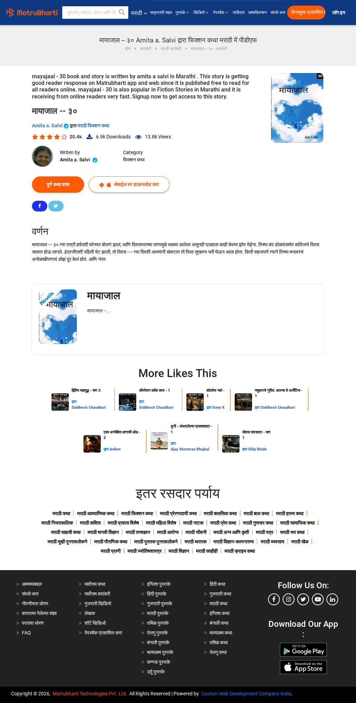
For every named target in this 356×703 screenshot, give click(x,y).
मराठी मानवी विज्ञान (103, 532)
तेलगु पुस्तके (157, 633)
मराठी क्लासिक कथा (220, 513)
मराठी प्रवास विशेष (123, 523)
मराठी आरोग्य (168, 532)
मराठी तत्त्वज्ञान (138, 532)
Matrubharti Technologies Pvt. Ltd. (90, 693)
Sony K (218, 407)
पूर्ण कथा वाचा (58, 184)
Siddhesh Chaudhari (89, 407)
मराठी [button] (136, 13)
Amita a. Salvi (48, 125)
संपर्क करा (277, 12)
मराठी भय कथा (292, 532)
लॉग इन (339, 12)
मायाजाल (103, 295)
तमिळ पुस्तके (158, 623)
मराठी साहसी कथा (66, 532)
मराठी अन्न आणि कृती (231, 532)
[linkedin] (332, 599)
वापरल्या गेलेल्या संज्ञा (39, 613)
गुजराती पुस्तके (159, 603)
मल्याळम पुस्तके (160, 652)
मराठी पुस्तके (157, 613)
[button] (122, 12)
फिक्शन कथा (134, 159)
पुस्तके (181, 12)
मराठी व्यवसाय (272, 541)
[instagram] (288, 599)
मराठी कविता (90, 523)
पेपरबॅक (219, 12)
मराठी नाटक (193, 523)
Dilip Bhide (257, 449)
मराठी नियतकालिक (57, 523)
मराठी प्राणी (111, 551)
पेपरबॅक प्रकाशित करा (103, 633)
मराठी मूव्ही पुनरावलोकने (67, 541)
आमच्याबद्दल (32, 584)
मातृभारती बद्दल (161, 12)
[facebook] (274, 599)
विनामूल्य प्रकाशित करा (308, 12)
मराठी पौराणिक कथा (110, 541)
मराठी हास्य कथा (290, 513)
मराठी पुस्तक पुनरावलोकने (156, 541)
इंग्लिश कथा (219, 613)
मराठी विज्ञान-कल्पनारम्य (233, 541)
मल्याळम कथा (221, 633)
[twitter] (303, 599)
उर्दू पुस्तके (155, 671)
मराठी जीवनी (196, 532)
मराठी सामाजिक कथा (297, 523)
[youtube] (318, 599)
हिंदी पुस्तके (156, 594)
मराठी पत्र (264, 532)
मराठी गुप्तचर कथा (258, 523)
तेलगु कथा (218, 652)
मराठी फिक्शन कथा (93, 125)
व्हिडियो (200, 12)
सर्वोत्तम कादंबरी (97, 594)
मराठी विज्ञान (179, 551)
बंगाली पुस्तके (158, 642)
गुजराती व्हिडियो (97, 603)
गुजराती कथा (220, 594)
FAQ (26, 633)
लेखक (89, 613)
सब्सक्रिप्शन (257, 12)
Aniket (115, 449)
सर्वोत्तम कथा (94, 584)
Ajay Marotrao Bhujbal (190, 449)
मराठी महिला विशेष (161, 523)
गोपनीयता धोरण (35, 603)
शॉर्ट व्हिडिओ (95, 623)
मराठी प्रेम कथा (223, 523)
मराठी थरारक (196, 541)
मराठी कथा (61, 513)
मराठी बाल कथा (256, 513)
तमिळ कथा (219, 642)
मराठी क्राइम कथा (240, 551)
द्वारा (74, 401)
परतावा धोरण (33, 623)
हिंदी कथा (217, 584)
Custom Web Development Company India (246, 693)
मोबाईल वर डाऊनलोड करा (136, 184)
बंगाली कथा (219, 623)
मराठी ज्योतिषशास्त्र (145, 551)
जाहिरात (239, 12)
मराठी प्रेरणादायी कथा (178, 513)
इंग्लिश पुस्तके (158, 584)
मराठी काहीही (207, 551)
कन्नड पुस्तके (158, 662)
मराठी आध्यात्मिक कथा (95, 513)
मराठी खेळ (299, 541)
